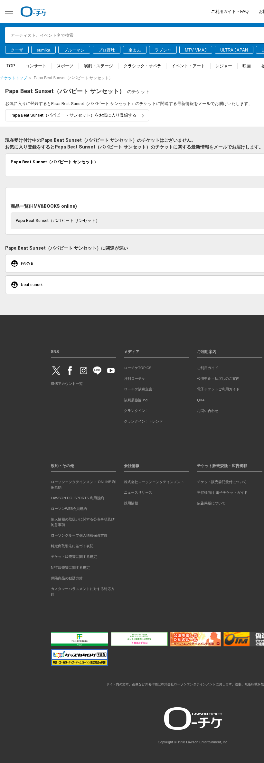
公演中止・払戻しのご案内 (218, 378)
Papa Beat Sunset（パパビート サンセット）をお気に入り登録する (74, 115)
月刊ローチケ (134, 378)
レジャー (223, 65)
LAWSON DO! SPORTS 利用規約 (77, 498)
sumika (43, 50)
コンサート (35, 65)
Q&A (200, 400)
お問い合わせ (207, 411)
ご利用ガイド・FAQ (230, 11)
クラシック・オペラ (142, 65)
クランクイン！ (136, 411)
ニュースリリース (138, 492)
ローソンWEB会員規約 (69, 508)
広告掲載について (211, 503)
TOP (10, 65)
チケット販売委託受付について (222, 482)
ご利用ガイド (207, 368)
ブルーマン (74, 50)
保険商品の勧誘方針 (67, 578)
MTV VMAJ (196, 50)
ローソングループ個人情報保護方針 (79, 535)
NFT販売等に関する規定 (70, 567)
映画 (246, 65)
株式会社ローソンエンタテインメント (154, 482)
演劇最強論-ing (135, 400)
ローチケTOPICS (137, 368)
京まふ (134, 50)
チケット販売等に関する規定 (74, 556)
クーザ (17, 50)
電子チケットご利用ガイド (218, 389)
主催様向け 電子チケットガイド (222, 492)
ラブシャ (163, 50)
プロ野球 (106, 50)
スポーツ (65, 65)
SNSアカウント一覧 (67, 384)
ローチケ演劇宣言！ (140, 389)
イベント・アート (188, 65)
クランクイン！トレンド (143, 421)
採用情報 (131, 503)
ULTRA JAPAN (234, 50)
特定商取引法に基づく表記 (72, 546)
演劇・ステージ (98, 65)
